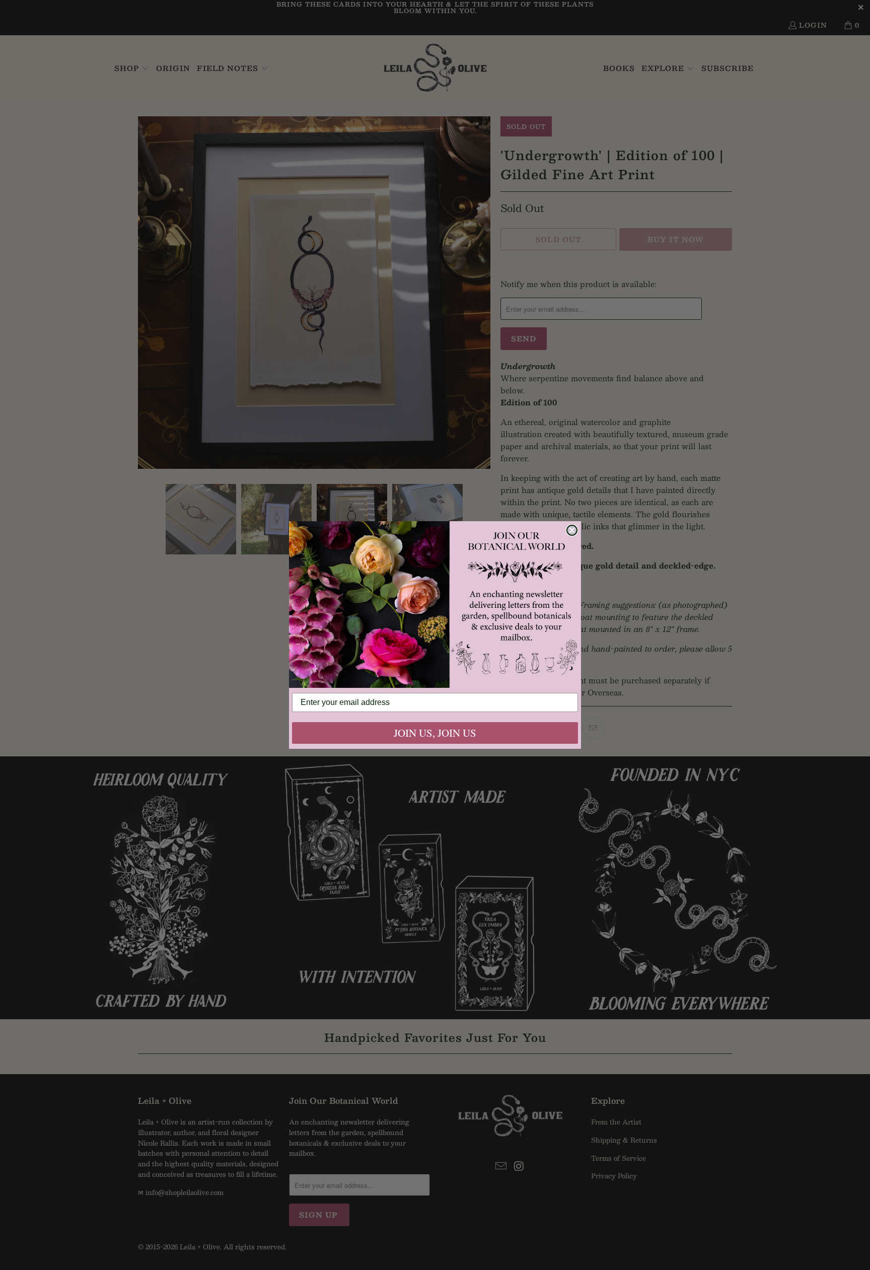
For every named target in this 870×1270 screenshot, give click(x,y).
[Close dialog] (572, 530)
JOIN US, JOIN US (435, 733)
